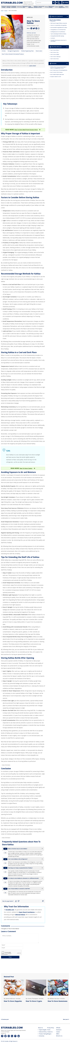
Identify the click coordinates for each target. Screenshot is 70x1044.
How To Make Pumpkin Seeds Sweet (57, 74)
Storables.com (10, 909)
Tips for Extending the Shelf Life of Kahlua (58, 33)
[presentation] (3, 993)
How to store (39, 51)
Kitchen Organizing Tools (27, 51)
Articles (5, 10)
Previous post (5, 1019)
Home (2, 10)
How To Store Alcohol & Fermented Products (13, 54)
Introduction (53, 21)
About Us (40, 1027)
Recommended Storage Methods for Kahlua (59, 27)
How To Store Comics (26, 468)
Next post (65, 1019)
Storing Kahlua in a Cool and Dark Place (58, 29)
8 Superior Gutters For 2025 (55, 76)
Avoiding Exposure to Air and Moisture (58, 31)
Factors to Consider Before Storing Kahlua (59, 25)
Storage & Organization (13, 51)
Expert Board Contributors (27, 912)
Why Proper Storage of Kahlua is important (59, 23)
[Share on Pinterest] (36, 28)
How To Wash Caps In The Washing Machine (58, 70)
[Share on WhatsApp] (39, 28)
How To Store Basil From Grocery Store (26, 129)
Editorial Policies (20, 914)
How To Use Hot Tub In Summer (56, 72)
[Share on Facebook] (31, 28)
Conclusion (53, 38)
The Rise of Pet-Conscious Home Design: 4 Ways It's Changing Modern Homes (58, 68)
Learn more (32, 65)
